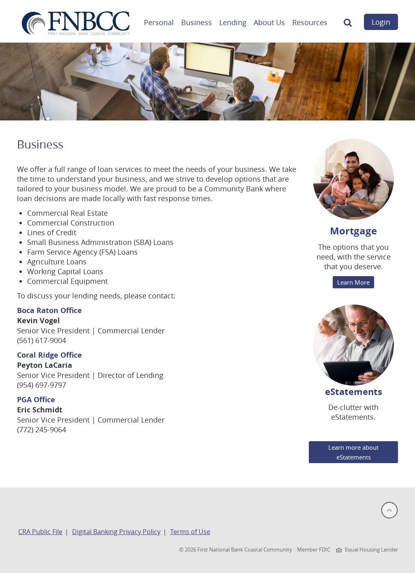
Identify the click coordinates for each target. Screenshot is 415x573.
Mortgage (353, 231)
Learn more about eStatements (353, 452)
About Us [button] (269, 22)
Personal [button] (159, 22)
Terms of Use (190, 531)
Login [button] (381, 22)
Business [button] (196, 22)
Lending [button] (232, 22)
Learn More (353, 282)
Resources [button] (309, 22)
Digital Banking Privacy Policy (116, 531)
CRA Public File (40, 531)
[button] (348, 25)
